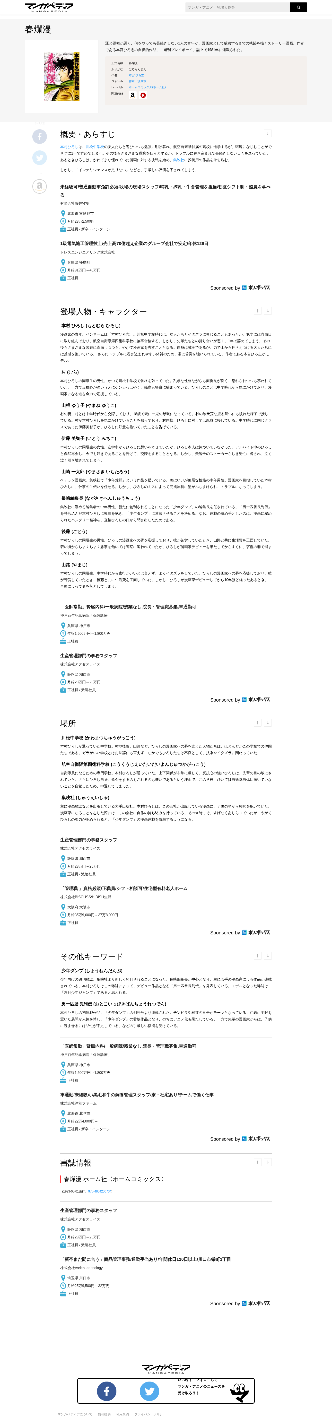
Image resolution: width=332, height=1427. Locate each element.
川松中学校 (95, 147)
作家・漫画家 (137, 81)
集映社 (178, 160)
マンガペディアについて (75, 1414)
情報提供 (104, 1414)
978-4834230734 (99, 1191)
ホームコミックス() (147, 87)
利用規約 (122, 1414)
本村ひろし (69, 147)
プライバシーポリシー (150, 1414)
